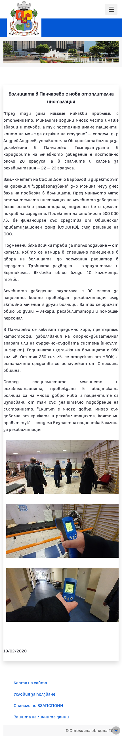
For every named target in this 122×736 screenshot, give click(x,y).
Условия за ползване (34, 693)
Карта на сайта (30, 682)
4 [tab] (93, 55)
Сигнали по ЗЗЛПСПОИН (38, 705)
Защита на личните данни (41, 716)
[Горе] (116, 730)
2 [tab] (81, 55)
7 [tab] (110, 55)
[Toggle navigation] (111, 9)
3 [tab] (87, 55)
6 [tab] (104, 55)
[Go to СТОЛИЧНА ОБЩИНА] (24, 18)
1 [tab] (76, 55)
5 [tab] (98, 55)
